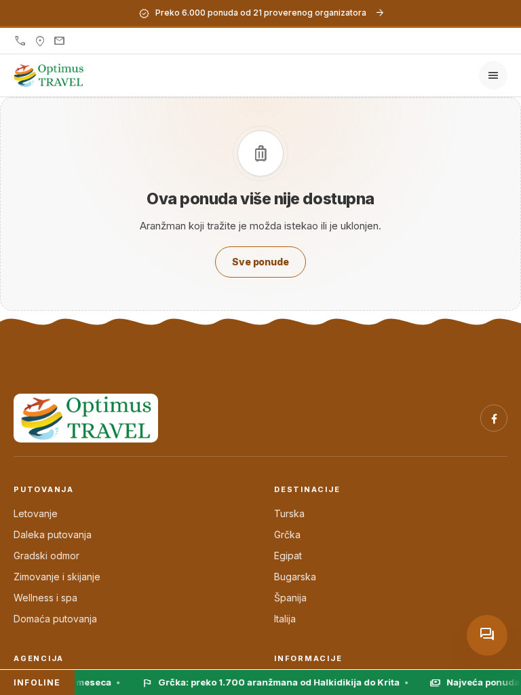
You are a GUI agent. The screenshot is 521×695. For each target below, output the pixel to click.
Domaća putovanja (55, 618)
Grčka (287, 534)
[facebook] (493, 418)
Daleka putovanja (53, 534)
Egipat (288, 555)
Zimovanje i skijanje (57, 576)
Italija (285, 618)
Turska (289, 513)
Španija (290, 597)
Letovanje (36, 513)
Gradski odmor (46, 555)
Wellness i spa (45, 597)
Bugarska (295, 576)
